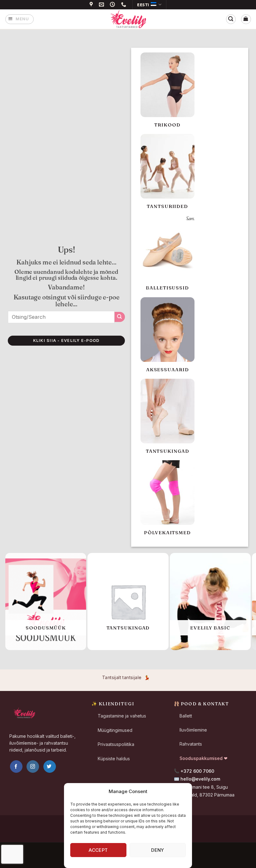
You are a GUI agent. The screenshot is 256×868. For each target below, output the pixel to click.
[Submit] (120, 317)
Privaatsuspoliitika (116, 744)
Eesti (143, 4)
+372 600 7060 (197, 771)
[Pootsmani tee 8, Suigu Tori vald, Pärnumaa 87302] (92, 4)
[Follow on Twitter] (49, 766)
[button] (19, 19)
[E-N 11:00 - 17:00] (113, 4)
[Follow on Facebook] (16, 766)
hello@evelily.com (200, 779)
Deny (157, 850)
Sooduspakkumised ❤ (204, 758)
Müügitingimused (115, 730)
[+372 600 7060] (124, 4)
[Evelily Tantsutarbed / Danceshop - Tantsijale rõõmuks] (128, 19)
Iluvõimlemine (193, 729)
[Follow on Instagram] (33, 766)
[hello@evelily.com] (102, 4)
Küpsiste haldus (114, 758)
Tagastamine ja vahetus (122, 715)
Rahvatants (191, 744)
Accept (98, 850)
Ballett (186, 715)
